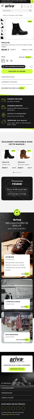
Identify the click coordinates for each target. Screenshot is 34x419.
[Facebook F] (3, 408)
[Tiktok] (23, 408)
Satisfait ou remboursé (16, 113)
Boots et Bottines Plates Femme (17, 194)
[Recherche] (30, 10)
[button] (32, 1)
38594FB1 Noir (6, 164)
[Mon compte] (28, 6)
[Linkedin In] (13, 408)
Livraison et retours (9, 82)
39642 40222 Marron (23, 164)
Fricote (5, 43)
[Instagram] (8, 408)
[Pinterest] (18, 408)
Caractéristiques (7, 77)
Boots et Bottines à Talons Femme (17, 189)
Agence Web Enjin (10, 414)
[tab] (17, 77)
